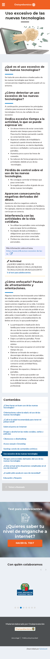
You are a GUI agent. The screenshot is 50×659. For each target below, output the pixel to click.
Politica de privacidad (30, 638)
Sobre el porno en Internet (15, 426)
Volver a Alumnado (17, 487)
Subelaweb (43, 649)
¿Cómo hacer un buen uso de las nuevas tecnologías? (20, 406)
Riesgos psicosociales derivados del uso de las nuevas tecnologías (23, 460)
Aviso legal (15, 638)
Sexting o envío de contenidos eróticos (20, 449)
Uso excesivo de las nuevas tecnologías (20, 454)
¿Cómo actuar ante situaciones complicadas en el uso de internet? (24, 467)
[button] (46, 570)
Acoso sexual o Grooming (14, 444)
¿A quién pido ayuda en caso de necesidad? (22, 473)
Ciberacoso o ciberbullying (14, 439)
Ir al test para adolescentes (19, 272)
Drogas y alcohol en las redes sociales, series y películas (23, 432)
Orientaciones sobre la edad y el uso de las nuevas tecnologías (21, 413)
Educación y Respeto (12, 478)
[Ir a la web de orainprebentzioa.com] (25, 4)
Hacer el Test (25, 543)
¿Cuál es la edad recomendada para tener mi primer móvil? (22, 420)
